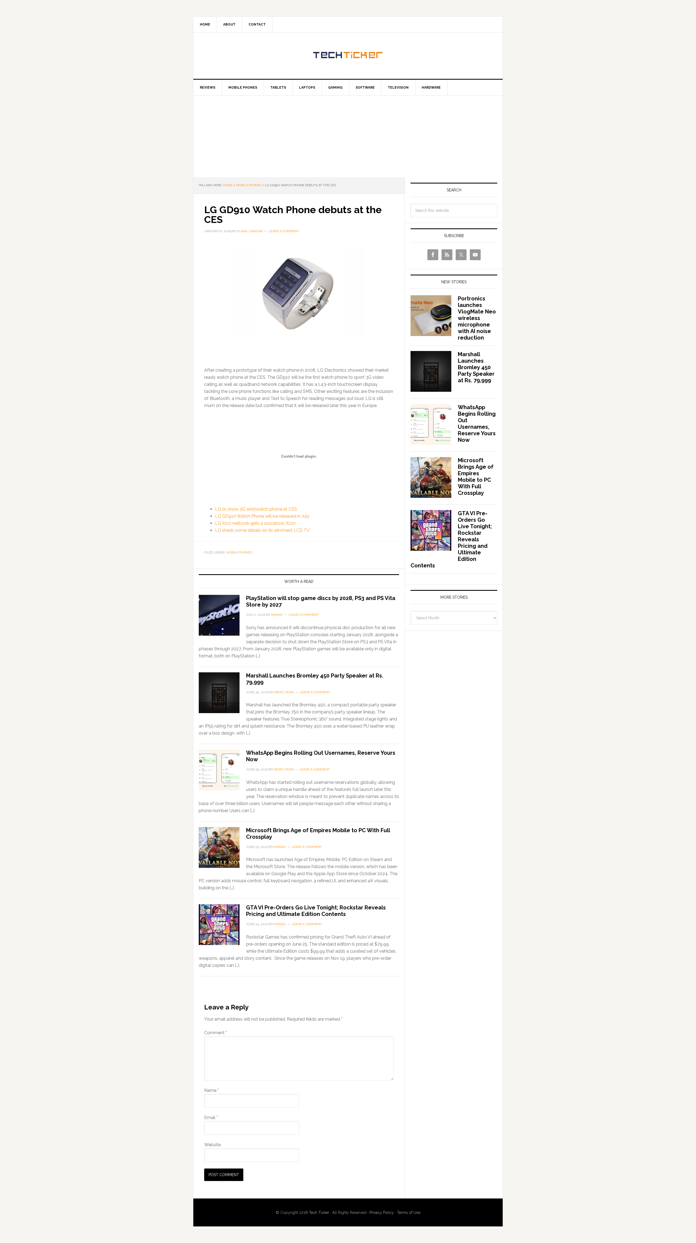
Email (211, 1117)
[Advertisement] (348, 136)
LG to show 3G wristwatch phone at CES (256, 509)
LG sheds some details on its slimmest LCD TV (262, 530)
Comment (215, 1032)
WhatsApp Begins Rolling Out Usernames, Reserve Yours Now (477, 423)
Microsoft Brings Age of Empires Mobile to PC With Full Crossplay (475, 476)
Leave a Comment (284, 231)
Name (211, 1090)
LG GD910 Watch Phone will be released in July (262, 516)
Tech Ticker (348, 55)
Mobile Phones (239, 552)
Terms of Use (408, 1212)
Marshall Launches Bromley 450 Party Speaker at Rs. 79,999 (476, 367)
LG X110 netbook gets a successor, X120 (255, 523)
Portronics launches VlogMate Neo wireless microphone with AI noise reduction (477, 318)
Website (212, 1144)
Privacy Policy (381, 1212)
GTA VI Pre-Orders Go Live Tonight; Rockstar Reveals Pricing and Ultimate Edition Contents (316, 910)
